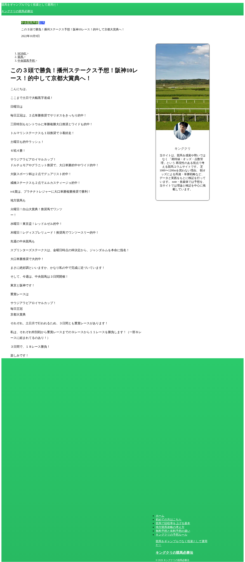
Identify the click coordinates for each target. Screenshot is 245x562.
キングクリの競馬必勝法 (17, 11)
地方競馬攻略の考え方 (170, 527)
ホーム (160, 515)
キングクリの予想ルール (171, 534)
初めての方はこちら (169, 519)
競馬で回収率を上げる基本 (173, 523)
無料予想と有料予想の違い (173, 530)
